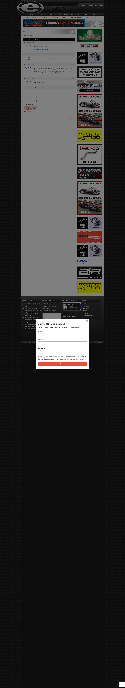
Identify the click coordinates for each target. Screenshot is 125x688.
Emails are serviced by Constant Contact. (75, 359)
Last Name (41, 348)
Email (40, 331)
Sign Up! (62, 364)
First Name (41, 339)
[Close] (87, 321)
